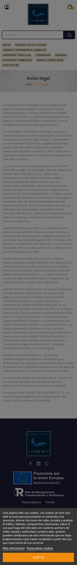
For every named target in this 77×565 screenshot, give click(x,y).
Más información (14, 548)
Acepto (38, 557)
